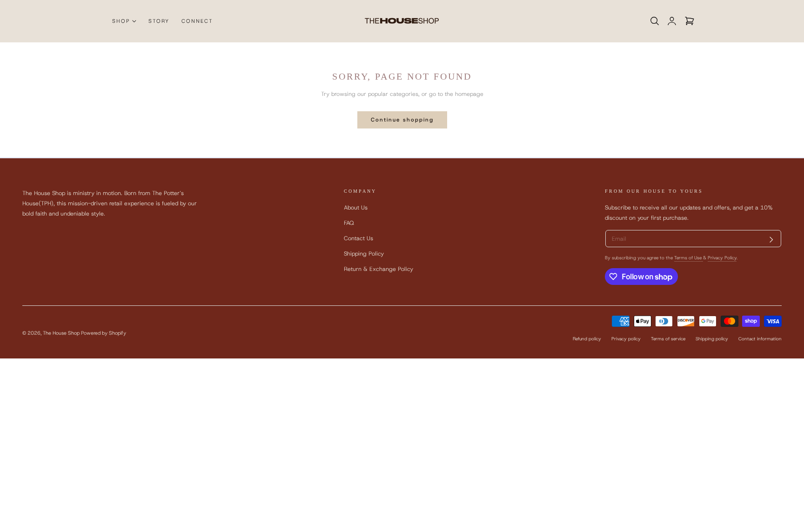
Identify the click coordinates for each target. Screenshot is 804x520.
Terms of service (668, 339)
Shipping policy (712, 339)
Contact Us (358, 238)
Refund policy (587, 339)
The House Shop (61, 332)
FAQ (349, 223)
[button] (654, 21)
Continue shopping (402, 119)
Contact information (760, 339)
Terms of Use (688, 258)
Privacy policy (626, 339)
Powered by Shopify (103, 332)
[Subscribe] (771, 240)
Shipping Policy (364, 254)
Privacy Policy (722, 258)
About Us (356, 207)
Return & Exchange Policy (378, 269)
